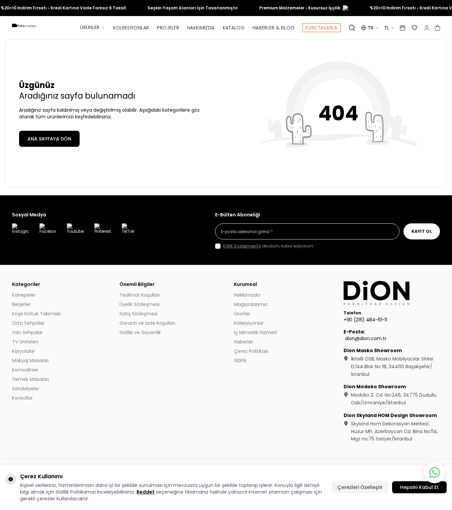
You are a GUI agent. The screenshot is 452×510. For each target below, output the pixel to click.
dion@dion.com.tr (365, 338)
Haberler (243, 341)
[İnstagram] (20, 231)
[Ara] (352, 27)
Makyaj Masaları (30, 360)
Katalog (234, 27)
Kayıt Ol (422, 231)
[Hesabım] (427, 27)
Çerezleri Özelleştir (360, 487)
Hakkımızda (201, 27)
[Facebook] (47, 231)
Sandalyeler (25, 388)
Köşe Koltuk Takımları (36, 313)
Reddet (146, 492)
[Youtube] (75, 231)
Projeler (168, 27)
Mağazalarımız (250, 304)
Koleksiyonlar (131, 27)
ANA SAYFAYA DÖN (49, 138)
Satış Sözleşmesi (138, 313)
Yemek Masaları (30, 379)
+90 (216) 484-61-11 (365, 319)
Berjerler (21, 304)
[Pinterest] (102, 231)
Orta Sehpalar (28, 323)
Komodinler (25, 370)
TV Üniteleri (25, 341)
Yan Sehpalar (27, 332)
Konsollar (22, 398)
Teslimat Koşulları (139, 295)
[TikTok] (130, 231)
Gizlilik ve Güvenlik (140, 332)
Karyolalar (23, 351)
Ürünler (89, 27)
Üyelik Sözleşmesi (139, 304)
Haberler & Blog (273, 27)
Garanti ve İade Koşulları (147, 323)
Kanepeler (23, 295)
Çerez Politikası (251, 351)
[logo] (377, 293)
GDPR (240, 360)
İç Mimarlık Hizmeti (255, 332)
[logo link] (42, 28)
